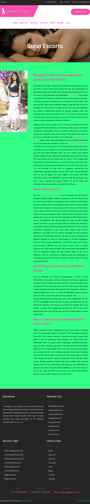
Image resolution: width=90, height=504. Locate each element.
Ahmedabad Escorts (56, 406)
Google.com (19, 422)
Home (15, 23)
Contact (52, 475)
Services (34, 23)
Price (52, 23)
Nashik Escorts (10, 479)
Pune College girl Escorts (14, 451)
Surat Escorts (73, 95)
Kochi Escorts (54, 430)
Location (44, 23)
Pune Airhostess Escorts (14, 459)
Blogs (51, 471)
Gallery (60, 23)
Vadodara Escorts (55, 418)
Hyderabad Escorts (56, 414)
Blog (68, 23)
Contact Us (80, 12)
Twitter (87, 501)
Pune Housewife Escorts (14, 455)
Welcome (3, 2)
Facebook (80, 501)
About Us (24, 23)
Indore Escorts (54, 426)
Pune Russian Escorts (13, 463)
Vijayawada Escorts (56, 410)
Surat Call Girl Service (50, 195)
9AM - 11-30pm (64, 2)
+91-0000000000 (50, 2)
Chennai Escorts (55, 422)
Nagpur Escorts (10, 475)
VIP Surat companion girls (78, 143)
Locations (52, 463)
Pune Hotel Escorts (12, 471)
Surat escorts (82, 296)
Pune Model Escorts (12, 467)
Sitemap (52, 479)
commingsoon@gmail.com (81, 2)
